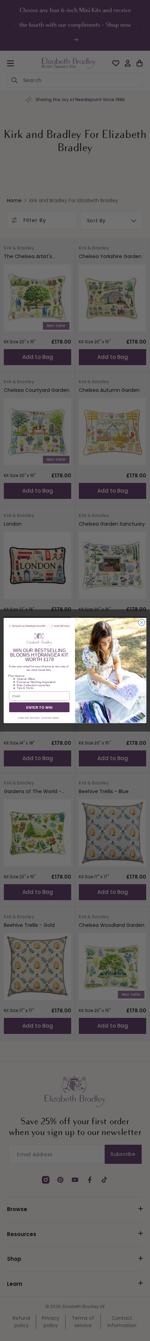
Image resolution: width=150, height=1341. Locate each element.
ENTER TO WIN (39, 707)
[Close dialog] (141, 622)
